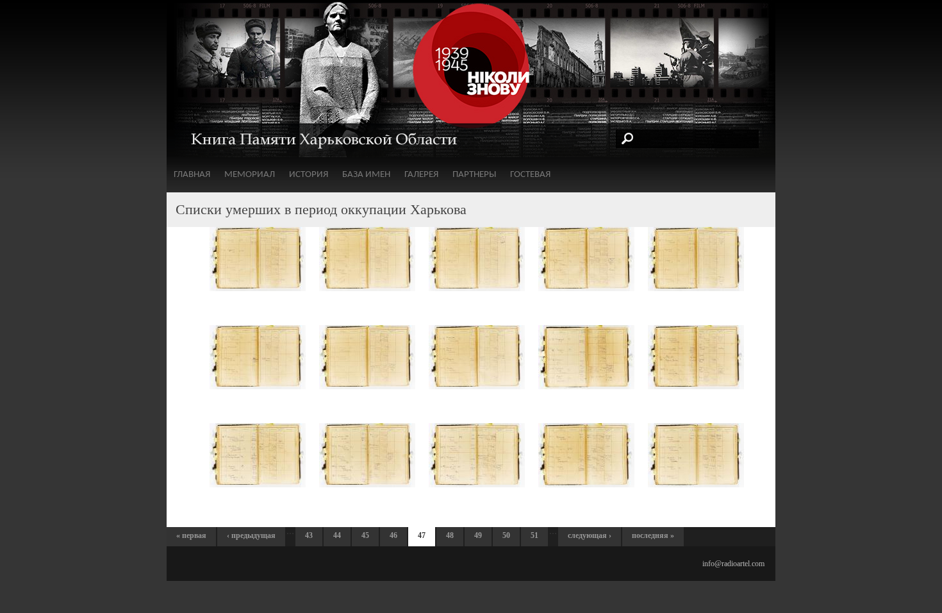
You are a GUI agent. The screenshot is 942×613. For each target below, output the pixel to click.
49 (478, 535)
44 (337, 535)
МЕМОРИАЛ (249, 175)
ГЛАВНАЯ (192, 175)
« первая (191, 535)
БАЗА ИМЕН (366, 175)
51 (534, 535)
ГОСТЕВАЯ (530, 175)
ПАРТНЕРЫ (474, 175)
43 (309, 535)
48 (450, 535)
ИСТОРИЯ (308, 175)
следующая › (589, 535)
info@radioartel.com (733, 563)
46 (393, 535)
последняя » (653, 535)
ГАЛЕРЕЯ (421, 175)
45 (365, 535)
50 (506, 535)
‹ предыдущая (251, 535)
